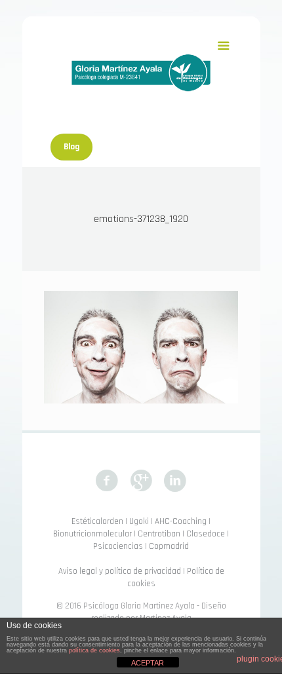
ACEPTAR (147, 663)
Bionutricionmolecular (92, 534)
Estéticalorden (97, 521)
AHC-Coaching (181, 521)
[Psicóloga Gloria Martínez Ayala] (141, 72)
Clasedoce (205, 534)
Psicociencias (118, 546)
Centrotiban (159, 534)
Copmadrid (169, 546)
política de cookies (94, 650)
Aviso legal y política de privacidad (119, 571)
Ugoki (139, 521)
